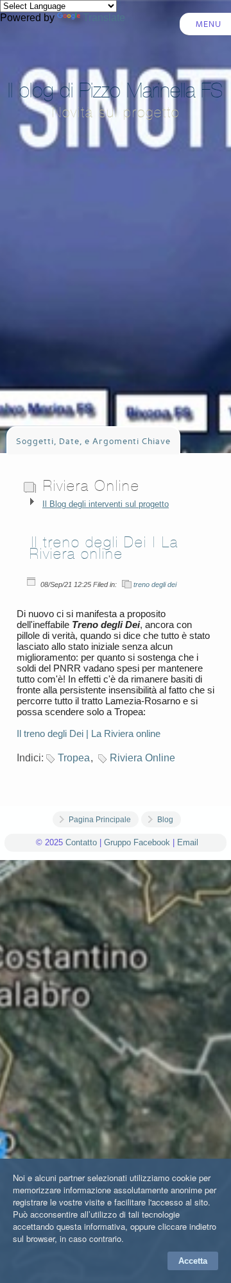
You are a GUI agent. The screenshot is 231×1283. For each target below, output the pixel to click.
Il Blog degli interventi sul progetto (105, 504)
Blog (165, 819)
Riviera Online (142, 757)
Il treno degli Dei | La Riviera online (104, 548)
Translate (104, 17)
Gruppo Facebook (137, 842)
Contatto (81, 842)
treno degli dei (154, 584)
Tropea (74, 757)
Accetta (192, 1261)
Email (187, 842)
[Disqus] (115, 1061)
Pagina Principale (100, 819)
